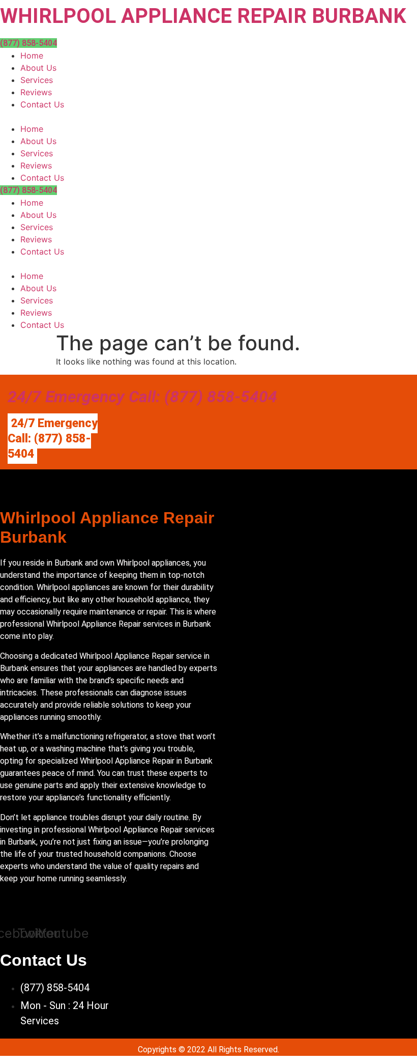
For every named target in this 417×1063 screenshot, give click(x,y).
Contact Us (42, 104)
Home (31, 55)
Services (36, 80)
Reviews (36, 92)
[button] (208, 116)
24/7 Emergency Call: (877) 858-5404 (142, 396)
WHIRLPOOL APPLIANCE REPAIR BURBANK (203, 16)
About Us (38, 68)
